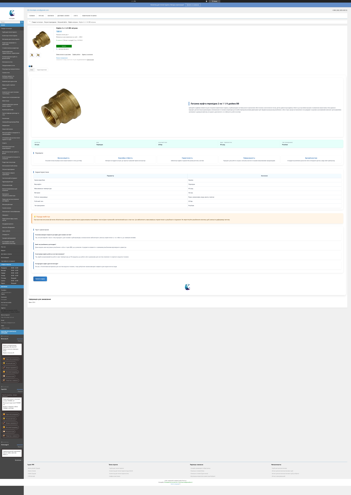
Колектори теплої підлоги (9, 35)
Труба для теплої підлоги (9, 32)
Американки (6, 125)
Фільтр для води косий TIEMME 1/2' (12, 403)
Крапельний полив (7, 109)
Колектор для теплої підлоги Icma (119, 473)
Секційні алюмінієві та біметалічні (200, 468)
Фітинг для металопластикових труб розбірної (285, 473)
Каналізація (5, 118)
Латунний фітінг (62, 22)
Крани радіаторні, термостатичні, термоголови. (10, 52)
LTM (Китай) (31, 476)
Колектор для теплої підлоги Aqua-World (121, 471)
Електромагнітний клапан (9, 166)
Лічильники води (7, 185)
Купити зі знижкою (193, 5)
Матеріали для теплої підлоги (10, 39)
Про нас (3, 247)
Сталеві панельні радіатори (10, 48)
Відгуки (3, 250)
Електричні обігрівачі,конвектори (8, 194)
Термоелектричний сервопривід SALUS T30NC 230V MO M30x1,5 (11, 453)
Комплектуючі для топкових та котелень (10, 93)
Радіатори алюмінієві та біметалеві (9, 43)
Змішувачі (5, 215)
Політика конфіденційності (186, 482)
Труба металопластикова (279, 468)
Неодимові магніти (7, 224)
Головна (32, 15)
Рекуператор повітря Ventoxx (11, 69)
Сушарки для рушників (9, 238)
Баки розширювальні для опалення (9, 189)
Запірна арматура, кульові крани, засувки (10, 105)
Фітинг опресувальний (278, 476)
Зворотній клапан (7, 129)
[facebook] (29, 66)
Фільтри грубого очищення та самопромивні (11, 133)
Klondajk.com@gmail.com (8, 322)
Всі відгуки (18, 460)
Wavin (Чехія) (32, 471)
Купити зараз (40, 279)
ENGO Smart (5, 101)
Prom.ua (184, 480)
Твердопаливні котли (8, 65)
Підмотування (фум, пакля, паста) (10, 219)
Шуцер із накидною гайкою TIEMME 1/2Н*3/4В (10, 407)
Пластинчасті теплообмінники (11, 211)
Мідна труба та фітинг (8, 85)
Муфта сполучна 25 (8, 353)
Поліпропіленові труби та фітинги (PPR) (9, 57)
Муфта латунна (73, 22)
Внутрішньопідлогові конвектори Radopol (203, 476)
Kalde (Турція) (32, 473)
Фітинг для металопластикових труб (282, 471)
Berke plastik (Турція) (34, 468)
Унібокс (4, 88)
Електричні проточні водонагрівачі (8, 147)
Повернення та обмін (89, 15)
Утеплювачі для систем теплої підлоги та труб (11, 138)
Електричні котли (7, 62)
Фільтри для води (7, 204)
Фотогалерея (5, 257)
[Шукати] (22, 22)
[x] (31, 66)
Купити (64, 46)
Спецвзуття (5, 234)
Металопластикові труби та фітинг (10, 152)
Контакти (51, 15)
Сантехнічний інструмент (9, 178)
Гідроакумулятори (7, 181)
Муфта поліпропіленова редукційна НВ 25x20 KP (10, 346)
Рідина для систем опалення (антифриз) (10, 200)
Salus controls (6, 231)
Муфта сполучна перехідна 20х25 (10, 349)
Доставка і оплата (6, 254)
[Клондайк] (11, 13)
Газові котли (6, 72)
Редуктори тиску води (8, 162)
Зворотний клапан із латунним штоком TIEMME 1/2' (11, 399)
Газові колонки (6, 208)
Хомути (4, 143)
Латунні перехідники (8, 169)
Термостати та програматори (11, 97)
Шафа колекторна (114, 476)
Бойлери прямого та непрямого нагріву (8, 77)
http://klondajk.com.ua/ (7, 317)
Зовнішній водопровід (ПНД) (10, 122)
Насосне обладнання (8, 227)
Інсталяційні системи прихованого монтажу (8, 242)
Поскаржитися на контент (171, 482)
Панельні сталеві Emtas (197, 471)
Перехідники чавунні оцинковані (8, 173)
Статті (76, 15)
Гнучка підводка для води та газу (10, 114)
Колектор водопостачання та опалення (11, 157)
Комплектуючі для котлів (9, 81)
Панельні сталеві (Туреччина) (199, 473)
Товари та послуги (6, 28)
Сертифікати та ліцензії (8, 261)
